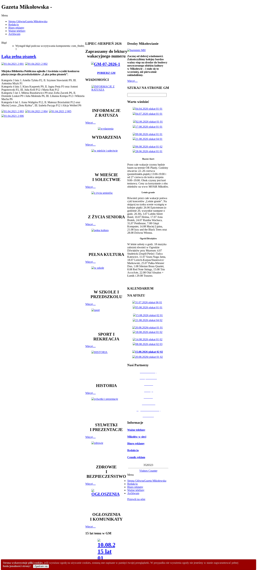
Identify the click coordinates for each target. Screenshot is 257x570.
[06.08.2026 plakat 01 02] (148, 146)
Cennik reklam (136, 457)
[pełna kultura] (106, 239)
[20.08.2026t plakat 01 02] (148, 356)
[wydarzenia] (106, 128)
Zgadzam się (41, 566)
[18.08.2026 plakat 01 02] (148, 332)
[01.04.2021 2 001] (13, 63)
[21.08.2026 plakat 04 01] (148, 138)
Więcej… (90, 122)
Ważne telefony (136, 429)
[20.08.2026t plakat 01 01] (148, 327)
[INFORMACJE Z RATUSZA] (106, 95)
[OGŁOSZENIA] (106, 499)
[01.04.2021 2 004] (37, 111)
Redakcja (133, 450)
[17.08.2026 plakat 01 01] (148, 126)
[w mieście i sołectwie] (106, 159)
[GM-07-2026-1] (106, 64)
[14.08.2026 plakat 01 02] (148, 339)
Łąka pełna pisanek (18, 56)
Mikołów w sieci (136, 436)
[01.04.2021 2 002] (37, 63)
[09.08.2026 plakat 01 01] (148, 134)
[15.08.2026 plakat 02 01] (148, 315)
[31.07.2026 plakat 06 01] (147, 302)
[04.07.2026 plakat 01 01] (148, 113)
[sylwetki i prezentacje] (106, 408)
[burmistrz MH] (136, 50)
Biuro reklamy (136, 443)
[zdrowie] (106, 451)
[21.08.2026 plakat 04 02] (148, 320)
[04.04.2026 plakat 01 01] (148, 108)
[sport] (106, 318)
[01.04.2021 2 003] (13, 111)
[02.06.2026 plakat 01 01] (148, 121)
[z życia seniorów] (106, 201)
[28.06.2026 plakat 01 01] (148, 151)
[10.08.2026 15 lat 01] (106, 551)
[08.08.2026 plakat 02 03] (148, 344)
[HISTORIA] (106, 365)
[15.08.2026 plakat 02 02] (148, 351)
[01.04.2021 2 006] (13, 115)
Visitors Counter (148, 470)
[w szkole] (106, 276)
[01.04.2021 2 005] (61, 111)
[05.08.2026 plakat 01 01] (148, 307)
